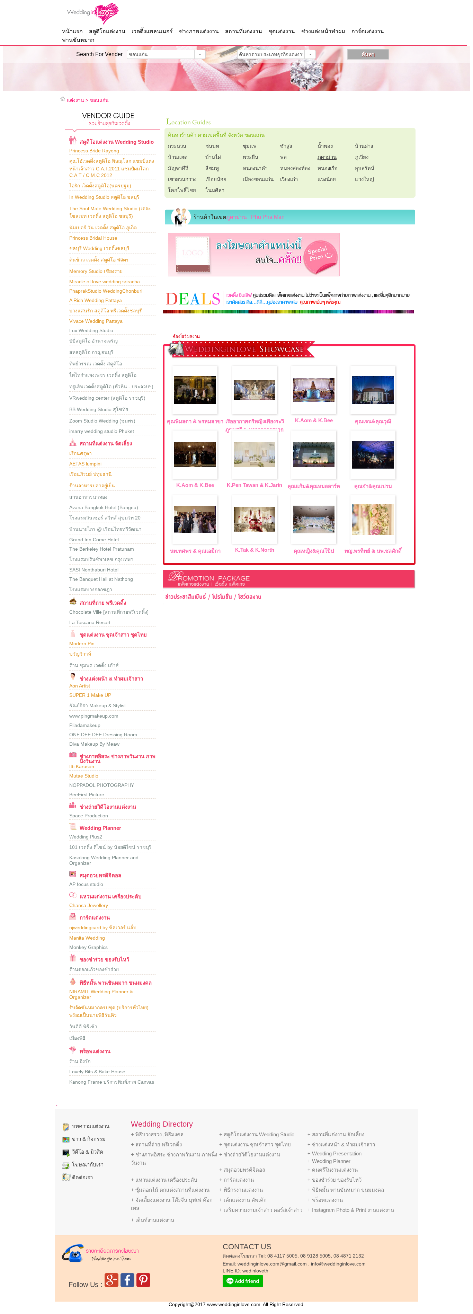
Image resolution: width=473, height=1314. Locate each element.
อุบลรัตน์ (364, 168)
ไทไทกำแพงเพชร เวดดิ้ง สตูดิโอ (102, 375)
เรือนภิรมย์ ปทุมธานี (90, 474)
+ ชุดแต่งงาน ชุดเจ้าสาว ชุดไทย (255, 1144)
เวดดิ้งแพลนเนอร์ (152, 31)
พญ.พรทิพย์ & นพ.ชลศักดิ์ (373, 551)
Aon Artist (79, 686)
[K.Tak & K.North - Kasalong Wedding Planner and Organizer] (254, 530)
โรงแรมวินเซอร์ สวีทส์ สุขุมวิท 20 (105, 518)
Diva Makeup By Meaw (94, 744)
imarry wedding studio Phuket (101, 431)
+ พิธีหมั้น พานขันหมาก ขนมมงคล (345, 1190)
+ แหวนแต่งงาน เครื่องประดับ (164, 1180)
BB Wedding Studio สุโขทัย (98, 409)
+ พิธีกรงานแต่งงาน (241, 1190)
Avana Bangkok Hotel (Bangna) (103, 507)
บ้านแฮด (178, 157)
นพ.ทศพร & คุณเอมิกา (195, 551)
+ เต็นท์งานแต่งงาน (152, 1220)
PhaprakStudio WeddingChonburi (105, 291)
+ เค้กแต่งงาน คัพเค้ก (243, 1200)
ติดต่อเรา (82, 1177)
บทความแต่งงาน (90, 1126)
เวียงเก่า (289, 179)
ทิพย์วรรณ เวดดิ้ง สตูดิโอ (95, 363)
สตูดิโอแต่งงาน (107, 31)
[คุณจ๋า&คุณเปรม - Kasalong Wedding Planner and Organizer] (373, 467)
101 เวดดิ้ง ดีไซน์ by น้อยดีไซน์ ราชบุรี (110, 847)
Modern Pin (82, 643)
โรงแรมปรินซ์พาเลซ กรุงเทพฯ (101, 559)
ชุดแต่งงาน (281, 31)
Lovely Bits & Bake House (97, 1071)
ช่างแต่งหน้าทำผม (323, 31)
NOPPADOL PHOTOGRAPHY (101, 785)
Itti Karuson (81, 766)
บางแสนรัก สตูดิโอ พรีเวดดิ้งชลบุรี (105, 310)
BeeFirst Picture (86, 794)
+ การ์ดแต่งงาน (236, 1180)
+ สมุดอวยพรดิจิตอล (242, 1170)
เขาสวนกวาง (182, 179)
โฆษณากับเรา (88, 1164)
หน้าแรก (72, 31)
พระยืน (250, 157)
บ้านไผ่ (213, 157)
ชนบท (212, 146)
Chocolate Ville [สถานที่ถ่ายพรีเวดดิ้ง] (109, 612)
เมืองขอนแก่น (258, 179)
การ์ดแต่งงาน (367, 31)
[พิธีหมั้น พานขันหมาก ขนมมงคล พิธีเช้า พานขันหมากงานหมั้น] (73, 983)
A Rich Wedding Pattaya (95, 300)
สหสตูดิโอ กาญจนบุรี (91, 352)
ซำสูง (286, 146)
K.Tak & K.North (254, 550)
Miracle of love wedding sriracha (104, 281)
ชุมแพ (250, 146)
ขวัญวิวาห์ (80, 654)
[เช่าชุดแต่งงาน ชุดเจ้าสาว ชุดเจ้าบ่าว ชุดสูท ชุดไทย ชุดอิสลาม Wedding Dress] (73, 635)
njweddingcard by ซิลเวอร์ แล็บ (102, 927)
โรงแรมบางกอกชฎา (90, 589)
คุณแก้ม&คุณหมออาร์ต (313, 486)
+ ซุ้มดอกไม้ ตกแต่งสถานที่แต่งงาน (170, 1190)
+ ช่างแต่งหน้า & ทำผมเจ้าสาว (341, 1144)
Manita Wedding (87, 938)
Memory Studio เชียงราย (96, 271)
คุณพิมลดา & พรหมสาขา (195, 421)
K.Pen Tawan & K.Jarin (254, 485)
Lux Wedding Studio (91, 330)
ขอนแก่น (99, 100)
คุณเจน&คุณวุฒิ (373, 421)
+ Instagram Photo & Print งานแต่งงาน (350, 1210)
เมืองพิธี (77, 1038)
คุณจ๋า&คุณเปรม (373, 486)
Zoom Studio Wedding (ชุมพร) (102, 421)
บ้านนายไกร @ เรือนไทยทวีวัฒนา (105, 529)
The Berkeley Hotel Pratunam (101, 549)
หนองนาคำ (255, 168)
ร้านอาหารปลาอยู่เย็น (92, 485)
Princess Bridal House (93, 238)
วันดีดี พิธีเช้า (83, 1026)
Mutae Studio (83, 776)
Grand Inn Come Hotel (94, 539)
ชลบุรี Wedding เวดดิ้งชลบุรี (99, 248)
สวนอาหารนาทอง (88, 497)
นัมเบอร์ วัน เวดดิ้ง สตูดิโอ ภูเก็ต (103, 227)
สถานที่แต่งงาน (243, 31)
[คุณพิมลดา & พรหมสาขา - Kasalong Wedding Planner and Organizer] (195, 402)
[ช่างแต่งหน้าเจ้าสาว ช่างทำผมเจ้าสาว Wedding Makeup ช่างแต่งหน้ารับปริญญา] (73, 678)
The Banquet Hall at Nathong (101, 579)
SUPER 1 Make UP (90, 695)
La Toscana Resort (89, 622)
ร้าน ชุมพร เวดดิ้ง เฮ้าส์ (94, 665)
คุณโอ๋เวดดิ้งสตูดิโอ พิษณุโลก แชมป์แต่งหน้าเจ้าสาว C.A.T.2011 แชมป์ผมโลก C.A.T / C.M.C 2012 (111, 168)
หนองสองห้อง (295, 168)
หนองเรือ (328, 168)
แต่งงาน (75, 100)
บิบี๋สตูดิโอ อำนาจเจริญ (93, 341)
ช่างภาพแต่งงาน (199, 31)
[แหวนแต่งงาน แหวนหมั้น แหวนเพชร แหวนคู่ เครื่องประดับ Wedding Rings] (73, 897)
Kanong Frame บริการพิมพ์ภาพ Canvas (111, 1082)
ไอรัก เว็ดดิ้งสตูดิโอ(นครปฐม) (100, 185)
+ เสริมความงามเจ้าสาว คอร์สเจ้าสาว (260, 1210)
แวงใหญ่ (364, 179)
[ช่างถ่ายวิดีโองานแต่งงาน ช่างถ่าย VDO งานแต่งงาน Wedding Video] (73, 807)
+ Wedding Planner (328, 1161)
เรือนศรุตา (80, 453)
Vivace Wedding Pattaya (96, 321)
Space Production (88, 815)
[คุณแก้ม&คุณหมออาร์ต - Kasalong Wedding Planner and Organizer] (313, 465)
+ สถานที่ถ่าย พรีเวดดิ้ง (156, 1144)
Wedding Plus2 (85, 837)
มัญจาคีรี (178, 168)
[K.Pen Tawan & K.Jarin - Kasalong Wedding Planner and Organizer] (254, 465)
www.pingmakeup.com (93, 716)
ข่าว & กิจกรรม (89, 1139)
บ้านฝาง (364, 146)
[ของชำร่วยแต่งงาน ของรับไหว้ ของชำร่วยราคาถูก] (73, 960)
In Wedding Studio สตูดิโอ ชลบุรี (104, 197)
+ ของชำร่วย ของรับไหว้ (334, 1180)
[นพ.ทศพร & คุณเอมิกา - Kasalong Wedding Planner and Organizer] (195, 531)
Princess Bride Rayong (94, 150)
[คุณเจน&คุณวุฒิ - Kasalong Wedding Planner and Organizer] (373, 402)
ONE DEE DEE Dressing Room (103, 734)
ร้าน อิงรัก (79, 1061)
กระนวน (177, 146)
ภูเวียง (361, 157)
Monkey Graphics (88, 947)
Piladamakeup (84, 725)
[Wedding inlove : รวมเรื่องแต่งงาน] (106, 14)
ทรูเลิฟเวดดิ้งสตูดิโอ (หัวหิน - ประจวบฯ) (111, 386)
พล (283, 157)
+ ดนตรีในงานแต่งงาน (332, 1170)
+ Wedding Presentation (334, 1153)
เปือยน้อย (215, 179)
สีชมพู (212, 168)
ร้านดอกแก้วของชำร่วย (94, 969)
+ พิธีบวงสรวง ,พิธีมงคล (157, 1134)
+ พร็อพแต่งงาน (325, 1200)
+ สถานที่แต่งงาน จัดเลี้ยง (335, 1134)
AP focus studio (86, 884)
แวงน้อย (327, 179)
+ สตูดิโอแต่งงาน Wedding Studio (256, 1134)
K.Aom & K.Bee (314, 420)
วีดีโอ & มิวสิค (87, 1152)
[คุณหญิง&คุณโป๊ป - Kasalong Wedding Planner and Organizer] (313, 531)
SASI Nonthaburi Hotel (93, 569)
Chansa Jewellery (88, 905)
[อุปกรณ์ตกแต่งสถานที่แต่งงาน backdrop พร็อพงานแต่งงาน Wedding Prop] (73, 1052)
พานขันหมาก (78, 40)
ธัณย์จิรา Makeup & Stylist (97, 705)
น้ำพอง (325, 146)
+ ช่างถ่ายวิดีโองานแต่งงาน (249, 1154)
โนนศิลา (214, 190)
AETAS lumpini (85, 464)
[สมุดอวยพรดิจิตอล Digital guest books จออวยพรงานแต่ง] (73, 876)
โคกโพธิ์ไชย (182, 190)
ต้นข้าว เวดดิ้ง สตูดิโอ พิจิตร (99, 260)
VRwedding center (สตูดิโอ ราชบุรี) (107, 398)
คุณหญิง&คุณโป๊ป (314, 551)
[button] (200, 54)
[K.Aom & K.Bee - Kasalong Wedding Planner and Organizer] (313, 400)
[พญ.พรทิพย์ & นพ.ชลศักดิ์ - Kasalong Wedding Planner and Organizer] (373, 533)
